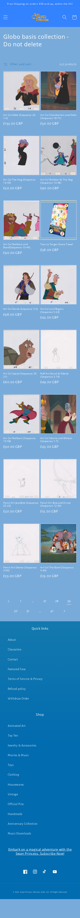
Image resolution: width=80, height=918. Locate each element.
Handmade (15, 814)
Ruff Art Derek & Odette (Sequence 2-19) (54, 375)
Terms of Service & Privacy (25, 678)
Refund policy (17, 688)
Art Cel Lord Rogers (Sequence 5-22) (51, 310)
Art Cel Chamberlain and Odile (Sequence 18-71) (58, 117)
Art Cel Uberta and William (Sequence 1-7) (56, 440)
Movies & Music (18, 755)
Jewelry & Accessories (22, 745)
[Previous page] (9, 601)
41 (51, 611)
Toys (11, 765)
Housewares (16, 784)
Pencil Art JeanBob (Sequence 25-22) (20, 504)
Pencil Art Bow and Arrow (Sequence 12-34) (55, 504)
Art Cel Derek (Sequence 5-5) (20, 309)
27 (44, 601)
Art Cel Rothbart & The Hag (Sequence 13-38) (56, 181)
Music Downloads (19, 833)
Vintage (13, 794)
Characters (15, 649)
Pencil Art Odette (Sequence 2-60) (20, 569)
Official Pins (16, 804)
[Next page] (64, 611)
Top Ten (13, 735)
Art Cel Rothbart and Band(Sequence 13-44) (16, 246)
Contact (13, 659)
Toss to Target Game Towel (56, 244)
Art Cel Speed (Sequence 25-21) (20, 375)
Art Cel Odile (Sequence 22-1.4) (19, 117)
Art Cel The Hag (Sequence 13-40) (19, 181)
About (12, 639)
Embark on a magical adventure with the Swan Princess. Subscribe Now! (40, 851)
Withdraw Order (18, 698)
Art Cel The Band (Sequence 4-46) (57, 569)
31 (28, 611)
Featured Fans (17, 669)
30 (15, 611)
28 (56, 601)
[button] (5, 17)
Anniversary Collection (22, 823)
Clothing (13, 774)
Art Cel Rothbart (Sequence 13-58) (19, 440)
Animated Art (16, 725)
